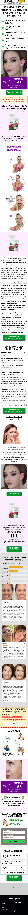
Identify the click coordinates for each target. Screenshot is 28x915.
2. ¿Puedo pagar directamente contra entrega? (12, 862)
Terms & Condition (14, 887)
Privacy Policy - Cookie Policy (14, 887)
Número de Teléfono (8, 835)
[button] (14, 856)
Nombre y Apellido (7, 830)
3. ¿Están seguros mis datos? (12, 868)
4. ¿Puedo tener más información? (14, 872)
